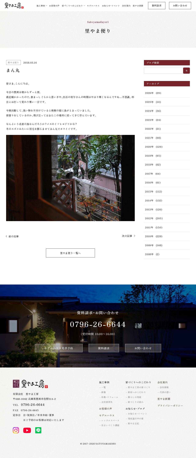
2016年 (149, 182)
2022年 (149, 128)
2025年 (149, 102)
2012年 (149, 218)
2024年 (149, 110)
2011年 (149, 227)
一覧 (103, 387)
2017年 (149, 173)
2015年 (149, 191)
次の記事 (127, 236)
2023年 (149, 119)
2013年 (149, 209)
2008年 (149, 254)
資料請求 (157, 5)
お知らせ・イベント (111, 5)
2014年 (149, 200)
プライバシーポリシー (170, 405)
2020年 (149, 146)
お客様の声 (54, 5)
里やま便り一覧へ (70, 253)
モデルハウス (93, 5)
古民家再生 (107, 401)
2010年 (149, 236)
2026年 (149, 92)
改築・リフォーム (109, 397)
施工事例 (41, 5)
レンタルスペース (110, 420)
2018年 (149, 164)
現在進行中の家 (136, 418)
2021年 (149, 137)
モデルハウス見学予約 (58, 348)
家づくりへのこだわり (72, 5)
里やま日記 (133, 423)
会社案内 (126, 5)
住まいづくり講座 (110, 425)
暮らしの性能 (134, 397)
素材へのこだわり (137, 392)
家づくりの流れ (136, 401)
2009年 (149, 245)
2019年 (149, 155)
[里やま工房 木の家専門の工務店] (14, 6)
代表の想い (165, 392)
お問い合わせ (180, 5)
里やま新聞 (138, 5)
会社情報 (164, 387)
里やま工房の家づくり (139, 387)
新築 (103, 392)
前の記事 (14, 236)
